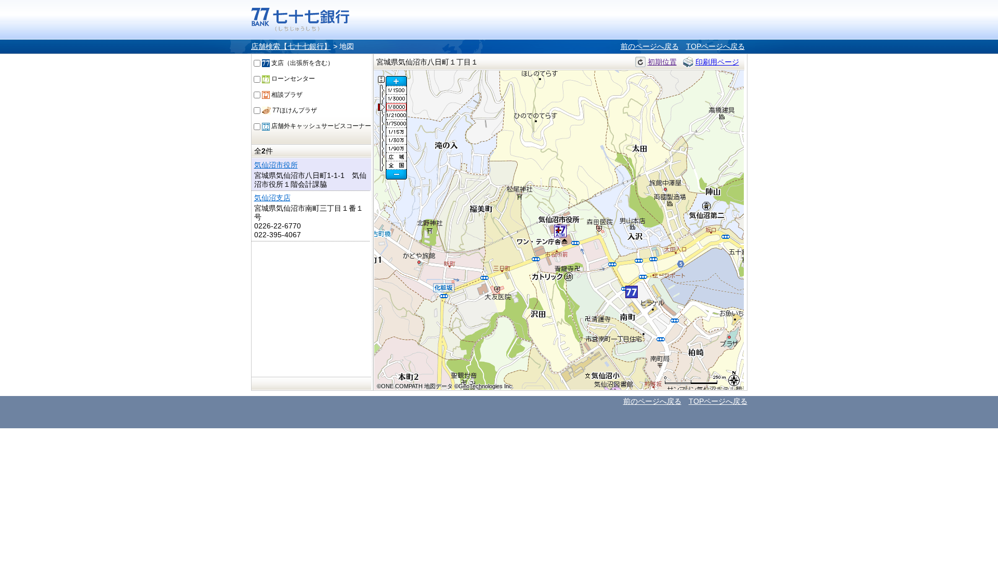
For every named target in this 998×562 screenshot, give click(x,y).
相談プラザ (286, 94)
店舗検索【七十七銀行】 (291, 46)
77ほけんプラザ (294, 110)
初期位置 (662, 62)
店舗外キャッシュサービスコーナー (320, 126)
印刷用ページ (717, 62)
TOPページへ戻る (715, 46)
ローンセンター (292, 78)
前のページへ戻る (650, 46)
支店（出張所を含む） (302, 63)
